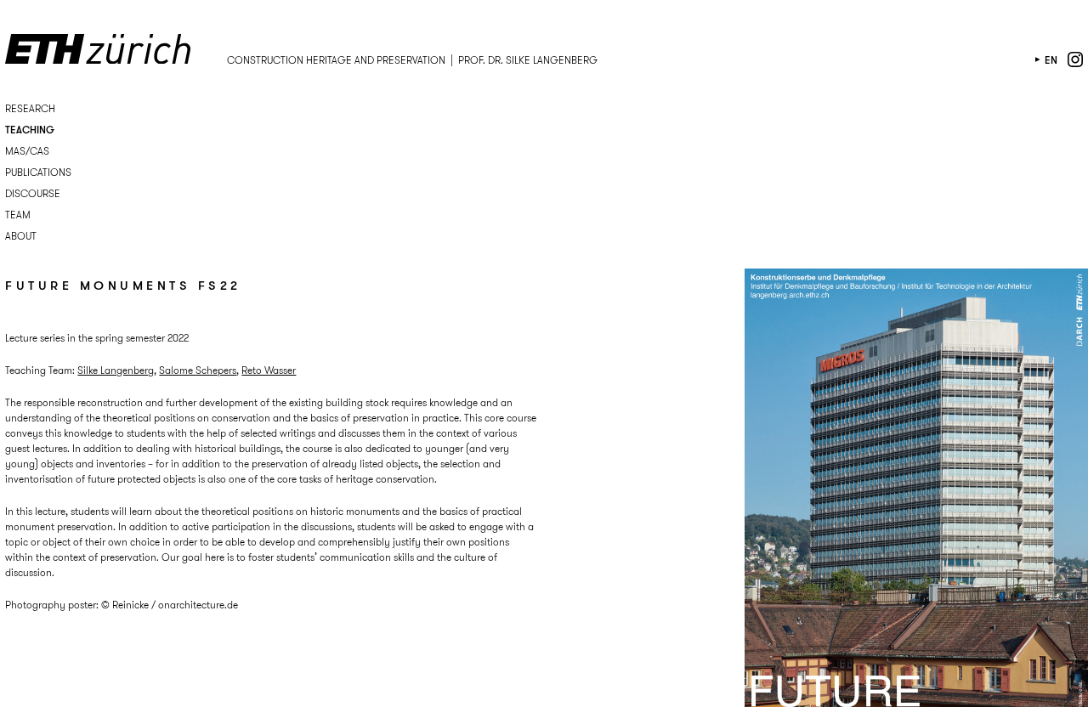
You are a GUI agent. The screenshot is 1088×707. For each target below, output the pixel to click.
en (1051, 60)
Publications (38, 172)
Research (30, 108)
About (21, 235)
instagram (1075, 59)
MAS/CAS (27, 150)
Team (18, 214)
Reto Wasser (268, 370)
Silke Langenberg (115, 370)
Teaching (29, 129)
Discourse (32, 193)
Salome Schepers (197, 370)
